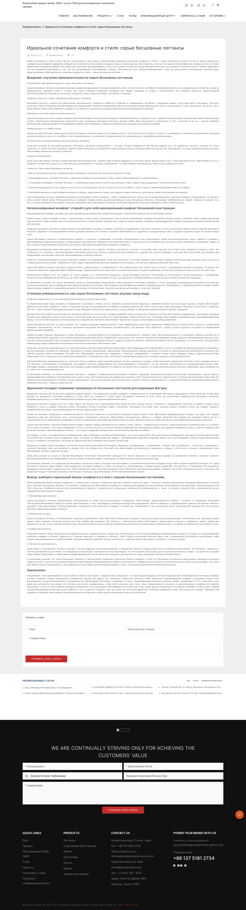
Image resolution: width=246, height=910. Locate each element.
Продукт (28, 845)
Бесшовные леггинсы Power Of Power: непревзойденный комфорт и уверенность (192, 693)
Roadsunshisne (32, 26)
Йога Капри (70, 857)
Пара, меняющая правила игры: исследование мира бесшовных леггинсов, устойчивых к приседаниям (50, 687)
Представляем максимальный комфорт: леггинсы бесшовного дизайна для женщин (56, 693)
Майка (67, 851)
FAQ (188, 681)
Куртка (67, 862)
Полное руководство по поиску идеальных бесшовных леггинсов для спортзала (192, 687)
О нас (26, 861)
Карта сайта (131, 904)
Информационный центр (211, 681)
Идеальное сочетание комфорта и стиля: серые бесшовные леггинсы (89, 26)
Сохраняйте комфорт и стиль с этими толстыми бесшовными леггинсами (124, 687)
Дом (25, 840)
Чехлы (195, 681)
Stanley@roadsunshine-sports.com (132, 856)
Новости (28, 867)
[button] (225, 16)
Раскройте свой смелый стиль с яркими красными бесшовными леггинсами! (124, 693)
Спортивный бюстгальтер (79, 845)
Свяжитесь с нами (34, 872)
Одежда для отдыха (76, 873)
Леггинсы (69, 840)
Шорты (67, 868)
